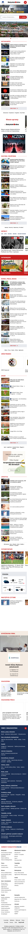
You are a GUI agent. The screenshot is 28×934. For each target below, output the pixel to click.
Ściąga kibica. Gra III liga (16, 431)
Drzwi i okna (4, 892)
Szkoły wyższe (4, 910)
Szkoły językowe (5, 787)
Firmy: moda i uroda (19, 880)
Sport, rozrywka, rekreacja (8, 806)
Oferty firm (4, 878)
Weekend (15, 233)
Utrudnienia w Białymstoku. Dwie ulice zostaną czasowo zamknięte (18, 90)
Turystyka (16, 545)
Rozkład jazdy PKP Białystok (6, 855)
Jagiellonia (9, 447)
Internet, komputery (6, 751)
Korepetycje (4, 914)
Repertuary (16, 227)
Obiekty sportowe (15, 808)
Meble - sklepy (17, 739)
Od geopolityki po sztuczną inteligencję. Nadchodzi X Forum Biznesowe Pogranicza (18, 322)
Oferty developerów (6, 890)
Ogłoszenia (21, 350)
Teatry (18, 767)
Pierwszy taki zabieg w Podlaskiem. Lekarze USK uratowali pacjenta (16, 488)
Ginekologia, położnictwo (15, 836)
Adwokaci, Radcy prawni (11, 734)
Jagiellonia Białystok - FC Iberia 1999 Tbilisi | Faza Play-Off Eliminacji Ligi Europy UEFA (12, 567)
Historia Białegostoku (6, 859)
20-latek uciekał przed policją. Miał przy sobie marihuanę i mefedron (17, 59)
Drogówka (17, 112)
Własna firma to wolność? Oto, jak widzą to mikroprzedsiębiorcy (18, 308)
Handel (3, 744)
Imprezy (6, 227)
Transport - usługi (5, 760)
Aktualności (6, 41)
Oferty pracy (4, 865)
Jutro (5, 233)
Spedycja (9, 761)
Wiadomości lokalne (20, 850)
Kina (2, 767)
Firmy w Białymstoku (6, 872)
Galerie (22, 767)
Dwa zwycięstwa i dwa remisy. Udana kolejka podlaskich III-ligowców (17, 419)
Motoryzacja (6, 544)
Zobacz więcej (13, 108)
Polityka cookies (20, 926)
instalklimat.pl (14, 675)
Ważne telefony (5, 858)
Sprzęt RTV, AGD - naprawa (8, 794)
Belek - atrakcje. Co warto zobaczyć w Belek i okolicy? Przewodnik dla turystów (17, 526)
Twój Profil (21, 922)
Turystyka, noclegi (6, 813)
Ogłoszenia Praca (8, 700)
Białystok (3, 850)
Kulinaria (11, 545)
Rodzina (22, 544)
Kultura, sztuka (5, 765)
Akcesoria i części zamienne (8, 781)
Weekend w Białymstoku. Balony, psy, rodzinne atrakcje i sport (18, 173)
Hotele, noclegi (13, 815)
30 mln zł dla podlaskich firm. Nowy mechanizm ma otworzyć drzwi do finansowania (18, 290)
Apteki (2, 829)
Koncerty (11, 227)
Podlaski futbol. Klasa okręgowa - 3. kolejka (16, 393)
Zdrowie (14, 544)
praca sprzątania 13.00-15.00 (10, 712)
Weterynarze (4, 796)
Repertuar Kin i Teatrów (20, 899)
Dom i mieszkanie (6, 881)
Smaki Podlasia (5, 273)
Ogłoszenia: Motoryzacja (20, 874)
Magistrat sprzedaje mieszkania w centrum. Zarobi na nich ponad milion (18, 103)
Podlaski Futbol (16, 447)
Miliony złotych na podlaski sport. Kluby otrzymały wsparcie (18, 437)
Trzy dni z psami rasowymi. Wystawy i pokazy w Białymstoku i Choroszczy (18, 186)
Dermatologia (4, 837)
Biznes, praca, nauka (9, 279)
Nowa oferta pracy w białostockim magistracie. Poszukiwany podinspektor (17, 341)
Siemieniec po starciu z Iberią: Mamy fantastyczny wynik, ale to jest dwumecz (18, 406)
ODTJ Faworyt (5, 370)
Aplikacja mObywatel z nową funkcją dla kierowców (17, 513)
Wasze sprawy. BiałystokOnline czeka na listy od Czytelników (10, 130)
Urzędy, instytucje (6, 820)
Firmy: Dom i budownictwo (4, 884)
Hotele (16, 865)
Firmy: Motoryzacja (19, 872)
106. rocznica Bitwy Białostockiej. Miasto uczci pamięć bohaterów (18, 71)
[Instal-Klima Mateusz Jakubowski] (14, 657)
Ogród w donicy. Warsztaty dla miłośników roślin (17, 205)
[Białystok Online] (14, 2)
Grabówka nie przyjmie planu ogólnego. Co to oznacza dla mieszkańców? (17, 65)
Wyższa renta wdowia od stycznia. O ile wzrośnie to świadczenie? (16, 532)
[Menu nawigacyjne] (25, 2)
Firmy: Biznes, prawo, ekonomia (6, 875)
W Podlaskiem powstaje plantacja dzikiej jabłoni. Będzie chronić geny (18, 494)
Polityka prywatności (9, 926)
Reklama (3, 799)
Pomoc (11, 922)
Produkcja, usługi (6, 792)
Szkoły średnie (5, 906)
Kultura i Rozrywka (8, 156)
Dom (11, 544)
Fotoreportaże (7, 549)
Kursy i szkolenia (5, 912)
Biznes (6, 350)
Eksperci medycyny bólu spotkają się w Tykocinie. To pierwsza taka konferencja (18, 520)
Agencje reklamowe (6, 801)
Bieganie (22, 447)
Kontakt (6, 922)
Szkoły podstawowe (6, 904)
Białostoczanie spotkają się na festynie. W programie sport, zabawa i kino (17, 167)
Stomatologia (4, 836)
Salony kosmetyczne (16, 774)
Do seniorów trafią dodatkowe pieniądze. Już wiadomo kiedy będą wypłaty (17, 302)
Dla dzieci (21, 227)
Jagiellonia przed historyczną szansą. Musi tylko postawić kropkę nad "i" (17, 425)
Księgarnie (3, 746)
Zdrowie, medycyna (6, 827)
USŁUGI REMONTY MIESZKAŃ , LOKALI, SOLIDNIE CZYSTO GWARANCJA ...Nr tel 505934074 (6, 694)
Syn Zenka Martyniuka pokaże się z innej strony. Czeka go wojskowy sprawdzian (18, 500)
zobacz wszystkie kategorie (14, 841)
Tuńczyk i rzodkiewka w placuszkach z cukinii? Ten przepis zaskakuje (16, 539)
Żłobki (2, 901)
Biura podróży (4, 815)
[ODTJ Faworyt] (12, 362)
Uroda (18, 544)
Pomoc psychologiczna (20, 910)
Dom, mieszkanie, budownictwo (10, 737)
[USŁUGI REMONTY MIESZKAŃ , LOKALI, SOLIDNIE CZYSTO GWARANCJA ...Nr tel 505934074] (8, 688)
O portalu (6, 920)
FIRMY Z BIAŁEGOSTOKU (9, 728)
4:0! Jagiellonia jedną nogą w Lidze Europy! (17, 412)
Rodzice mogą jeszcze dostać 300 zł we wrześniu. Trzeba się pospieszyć (18, 315)
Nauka (13, 350)
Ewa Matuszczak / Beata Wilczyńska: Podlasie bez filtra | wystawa (12, 251)
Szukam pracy (4, 867)
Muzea (2, 768)
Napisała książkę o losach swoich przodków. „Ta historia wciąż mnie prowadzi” (18, 212)
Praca (9, 350)
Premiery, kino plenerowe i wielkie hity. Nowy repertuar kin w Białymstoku (18, 180)
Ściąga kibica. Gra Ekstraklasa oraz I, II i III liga (18, 399)
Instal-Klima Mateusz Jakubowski (14, 666)
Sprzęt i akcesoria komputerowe (9, 753)
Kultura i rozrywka (19, 854)
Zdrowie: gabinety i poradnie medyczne (12, 834)
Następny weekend (22, 233)
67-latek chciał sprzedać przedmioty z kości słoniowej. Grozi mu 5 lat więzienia (17, 84)
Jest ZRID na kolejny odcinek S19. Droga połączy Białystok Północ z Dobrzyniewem (18, 97)
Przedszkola (4, 902)
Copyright (4, 927)
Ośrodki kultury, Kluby (10, 767)
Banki (2, 734)
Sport (3, 376)
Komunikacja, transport (7, 758)
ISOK (16, 922)
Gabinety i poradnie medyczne (19, 907)
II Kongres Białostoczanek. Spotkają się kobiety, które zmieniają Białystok (16, 78)
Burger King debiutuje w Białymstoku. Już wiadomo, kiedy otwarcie (18, 296)
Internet (3, 755)
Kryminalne (11, 112)
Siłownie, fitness (5, 808)
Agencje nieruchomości (7, 739)
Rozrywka (17, 895)
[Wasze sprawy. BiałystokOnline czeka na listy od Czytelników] (12, 121)
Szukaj (24, 17)
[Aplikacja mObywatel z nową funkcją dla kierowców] (5, 602)
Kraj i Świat (22, 112)
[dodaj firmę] (25, 728)
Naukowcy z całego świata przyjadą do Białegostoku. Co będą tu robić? (17, 328)
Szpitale (7, 829)
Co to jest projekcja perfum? (17, 506)
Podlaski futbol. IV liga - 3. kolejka (17, 386)
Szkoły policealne (5, 908)
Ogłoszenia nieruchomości (5, 887)
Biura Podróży (18, 867)
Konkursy (16, 901)
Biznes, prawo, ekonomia (8, 732)
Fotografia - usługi (20, 794)
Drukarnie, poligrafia (17, 801)
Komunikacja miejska (6, 852)
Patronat (18, 920)
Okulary (16, 885)
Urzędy (3, 822)
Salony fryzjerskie (5, 774)
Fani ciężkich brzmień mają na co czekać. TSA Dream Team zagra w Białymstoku (18, 199)
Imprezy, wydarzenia (19, 897)
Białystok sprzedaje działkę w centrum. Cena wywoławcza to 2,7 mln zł (17, 334)
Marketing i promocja (6, 803)
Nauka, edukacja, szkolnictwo (9, 785)
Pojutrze (10, 233)
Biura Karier (9, 822)
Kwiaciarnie (10, 746)
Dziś (2, 233)
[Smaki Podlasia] (12, 266)
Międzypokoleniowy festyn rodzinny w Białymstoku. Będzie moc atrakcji (18, 193)
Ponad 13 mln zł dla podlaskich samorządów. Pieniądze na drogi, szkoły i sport (18, 52)
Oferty (16, 350)
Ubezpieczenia (22, 734)
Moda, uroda (4, 771)
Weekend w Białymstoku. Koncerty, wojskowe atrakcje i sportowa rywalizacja (17, 218)
